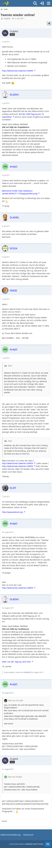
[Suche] (35, 3)
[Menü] (48, 3)
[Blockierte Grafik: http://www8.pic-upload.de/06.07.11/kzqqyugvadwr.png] (19, 192)
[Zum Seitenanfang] (48, 844)
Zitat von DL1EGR (15, 700)
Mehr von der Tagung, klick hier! (16, 661)
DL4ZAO (27, 672)
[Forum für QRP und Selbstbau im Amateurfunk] (5, 3)
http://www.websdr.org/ (12, 512)
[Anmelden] (42, 3)
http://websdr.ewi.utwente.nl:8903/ (17, 70)
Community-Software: (26, 844)
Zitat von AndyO (15, 776)
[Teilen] (49, 23)
